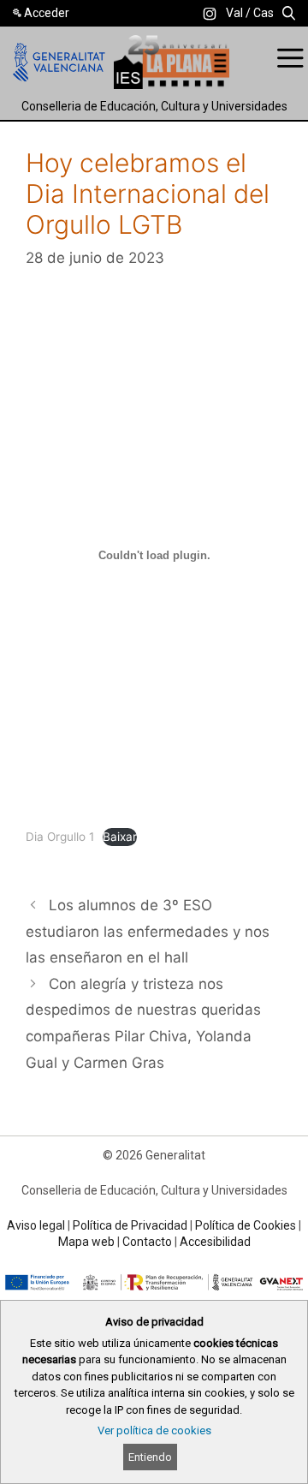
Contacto (147, 1242)
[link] (209, 13)
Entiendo (150, 1457)
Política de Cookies (245, 1225)
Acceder (46, 13)
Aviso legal (36, 1225)
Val (234, 13)
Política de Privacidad (130, 1225)
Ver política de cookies (154, 1430)
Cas (263, 13)
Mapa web (86, 1242)
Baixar (120, 836)
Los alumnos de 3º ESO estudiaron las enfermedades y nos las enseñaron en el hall (148, 931)
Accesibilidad (215, 1242)
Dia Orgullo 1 (60, 836)
